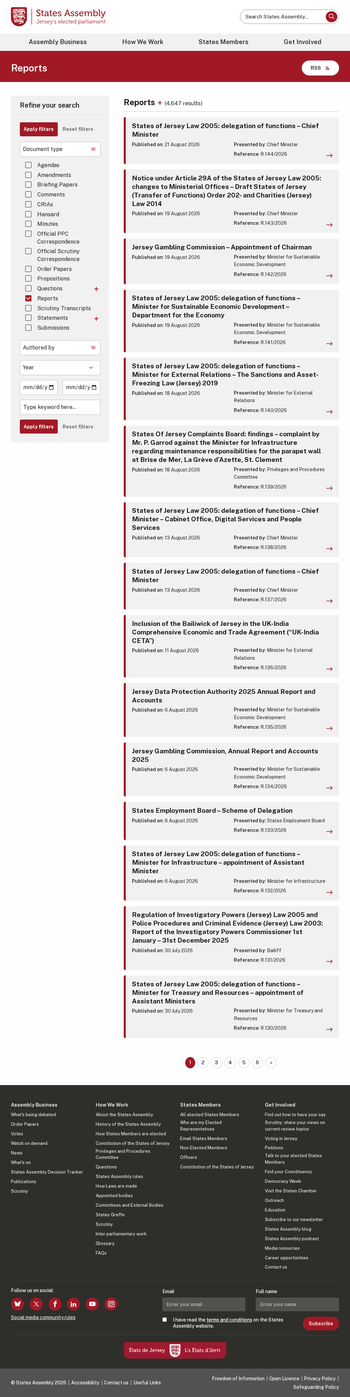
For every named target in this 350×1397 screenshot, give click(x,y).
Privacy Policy (320, 1378)
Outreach (274, 1200)
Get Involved (302, 41)
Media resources (282, 1248)
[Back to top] (333, 1373)
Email (168, 1291)
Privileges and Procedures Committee (123, 1154)
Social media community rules (43, 1317)
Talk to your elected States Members (293, 1158)
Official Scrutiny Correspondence (58, 255)
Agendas (48, 165)
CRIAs (45, 204)
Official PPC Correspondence (58, 238)
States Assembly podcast (292, 1238)
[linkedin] (73, 1304)
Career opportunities (286, 1257)
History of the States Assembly (128, 1124)
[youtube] (92, 1304)
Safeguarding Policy (316, 1387)
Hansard (48, 214)
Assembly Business (58, 41)
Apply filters (39, 129)
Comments (51, 194)
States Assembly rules (119, 1176)
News (17, 1152)
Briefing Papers (57, 184)
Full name (266, 1291)
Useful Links (147, 1382)
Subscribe (321, 1323)
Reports (47, 298)
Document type (43, 149)
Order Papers (54, 269)
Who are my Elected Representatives (201, 1125)
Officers (188, 1157)
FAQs (101, 1253)
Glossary (105, 1243)
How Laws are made (116, 1186)
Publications (23, 1181)
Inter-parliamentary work (121, 1233)
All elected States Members (209, 1114)
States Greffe (110, 1214)
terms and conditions (229, 1320)
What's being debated (33, 1114)
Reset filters (78, 129)
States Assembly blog (288, 1229)
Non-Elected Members (203, 1147)
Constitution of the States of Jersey (133, 1143)
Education (275, 1210)
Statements (52, 318)
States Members (223, 41)
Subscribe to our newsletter (294, 1219)
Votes (17, 1133)
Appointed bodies (114, 1195)
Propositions (53, 278)
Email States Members (203, 1138)
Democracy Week (283, 1181)
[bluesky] (17, 1304)
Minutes (47, 224)
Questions (50, 288)
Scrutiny (19, 1191)
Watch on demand (29, 1143)
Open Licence (284, 1378)
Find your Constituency (288, 1171)
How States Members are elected (131, 1133)
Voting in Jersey (281, 1138)
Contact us (276, 1267)
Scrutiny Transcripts (64, 308)
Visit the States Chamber (291, 1190)
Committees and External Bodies (129, 1205)
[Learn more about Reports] (161, 102)
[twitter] (36, 1304)
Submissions (53, 328)
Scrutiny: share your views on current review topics (295, 1125)
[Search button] (331, 16)
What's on (21, 1162)
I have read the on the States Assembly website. (228, 1323)
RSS (316, 68)
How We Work (142, 41)
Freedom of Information (238, 1378)
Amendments (54, 175)
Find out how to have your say (295, 1114)
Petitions (274, 1147)
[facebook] (55, 1304)
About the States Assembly (124, 1114)
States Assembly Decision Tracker (47, 1172)
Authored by (39, 347)
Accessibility (85, 1382)
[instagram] (111, 1304)
